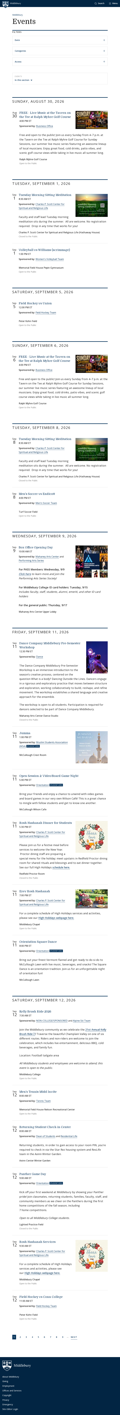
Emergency (7, 1404)
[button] (99, 3)
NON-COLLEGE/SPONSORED (52, 1020)
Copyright (6, 1395)
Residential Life (69, 1136)
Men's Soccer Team (46, 503)
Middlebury (17, 14)
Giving (5, 1381)
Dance (39, 656)
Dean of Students (45, 1136)
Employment (8, 1386)
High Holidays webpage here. (56, 918)
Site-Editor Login (10, 1409)
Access (18, 61)
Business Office (44, 126)
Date (17, 40)
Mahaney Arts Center (47, 556)
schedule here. (61, 867)
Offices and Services (12, 1390)
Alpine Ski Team (81, 1020)
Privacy (5, 1400)
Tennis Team (43, 1101)
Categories (20, 50)
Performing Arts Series (31, 560)
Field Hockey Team (46, 312)
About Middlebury (10, 1376)
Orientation (42, 785)
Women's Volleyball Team (50, 259)
